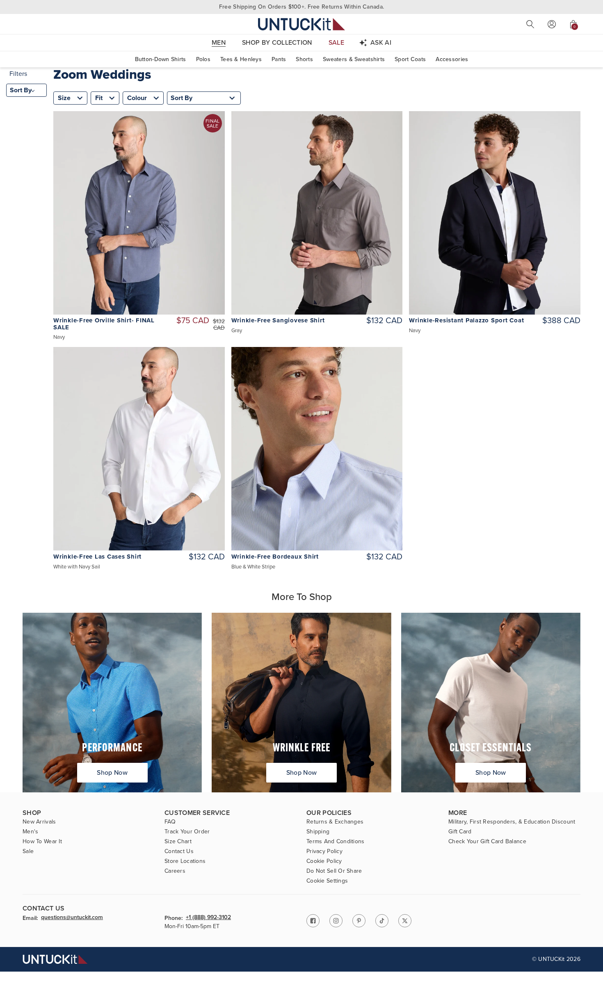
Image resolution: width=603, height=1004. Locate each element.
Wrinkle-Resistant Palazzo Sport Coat (466, 320)
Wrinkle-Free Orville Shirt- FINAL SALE (104, 324)
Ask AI (380, 42)
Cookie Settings (327, 881)
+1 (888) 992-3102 (208, 918)
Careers (174, 871)
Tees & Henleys (241, 59)
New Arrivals (39, 822)
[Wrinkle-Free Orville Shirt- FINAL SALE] (139, 213)
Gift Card (460, 831)
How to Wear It (42, 841)
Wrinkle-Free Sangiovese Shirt (278, 320)
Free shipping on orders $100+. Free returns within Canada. (301, 6)
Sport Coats (410, 59)
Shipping (317, 831)
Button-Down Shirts (160, 59)
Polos (203, 59)
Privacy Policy (324, 851)
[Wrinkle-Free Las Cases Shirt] (139, 448)
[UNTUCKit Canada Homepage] (301, 24)
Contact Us (179, 851)
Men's (30, 831)
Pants (279, 59)
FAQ (170, 822)
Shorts (304, 59)
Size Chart (178, 841)
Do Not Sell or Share (334, 871)
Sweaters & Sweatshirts (354, 59)
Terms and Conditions (335, 841)
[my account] (551, 24)
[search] (530, 24)
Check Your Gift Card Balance (487, 841)
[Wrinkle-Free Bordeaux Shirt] (317, 448)
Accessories (452, 59)
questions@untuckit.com (72, 918)
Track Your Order (187, 831)
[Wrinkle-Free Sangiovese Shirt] (317, 213)
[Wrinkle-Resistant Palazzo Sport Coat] (494, 213)
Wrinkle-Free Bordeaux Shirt (275, 556)
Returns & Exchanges (334, 822)
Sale (28, 851)
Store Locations (185, 861)
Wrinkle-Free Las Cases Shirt (97, 556)
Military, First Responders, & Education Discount (511, 822)
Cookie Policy (324, 861)
